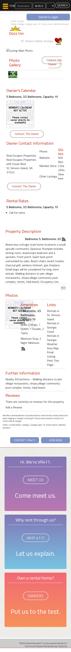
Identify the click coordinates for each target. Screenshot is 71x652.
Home (13, 21)
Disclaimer (62, 646)
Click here (60, 151)
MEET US (36, 480)
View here (61, 176)
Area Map (53, 348)
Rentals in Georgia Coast (53, 327)
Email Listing (51, 354)
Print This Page (53, 362)
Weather (52, 344)
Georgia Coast (31, 24)
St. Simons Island (46, 24)
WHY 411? (35, 538)
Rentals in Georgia (53, 338)
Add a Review (13, 407)
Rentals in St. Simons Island (53, 315)
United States (15, 424)
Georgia (21, 24)
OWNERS (35, 596)
